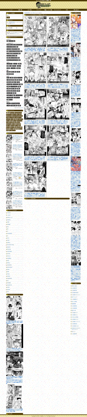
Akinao (8, 262)
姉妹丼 (18, 68)
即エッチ (14, 120)
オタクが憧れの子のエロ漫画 (13, 49)
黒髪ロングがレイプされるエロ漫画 (14, 51)
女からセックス (19, 120)
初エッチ (7, 120)
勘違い (11, 120)
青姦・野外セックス (12, 130)
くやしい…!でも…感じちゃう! (17, 115)
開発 (14, 128)
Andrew (8, 276)
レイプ (15, 63)
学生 (15, 77)
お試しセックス (9, 115)
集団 (19, 105)
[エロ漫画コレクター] (43, 2)
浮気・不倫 (16, 125)
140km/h (8, 219)
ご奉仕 (7, 117)
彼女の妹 (9, 82)
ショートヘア (19, 95)
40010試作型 (9, 233)
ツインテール (10, 97)
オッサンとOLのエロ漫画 (12, 46)
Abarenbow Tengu (10, 244)
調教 (21, 127)
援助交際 (18, 122)
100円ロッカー (10, 217)
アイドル (20, 77)
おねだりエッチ (9, 114)
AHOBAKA (9, 258)
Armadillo (9, 282)
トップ (10, 9)
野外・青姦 (13, 71)
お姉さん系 (13, 90)
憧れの (14, 82)
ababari (8, 242)
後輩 (16, 79)
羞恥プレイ (12, 127)
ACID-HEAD (9, 251)
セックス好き (11, 117)
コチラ (21, 107)
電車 (12, 74)
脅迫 (20, 63)
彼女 (20, 79)
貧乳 (14, 93)
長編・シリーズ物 (48, 9)
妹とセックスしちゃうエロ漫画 (13, 60)
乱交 (14, 119)
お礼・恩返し (19, 114)
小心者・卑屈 (13, 105)
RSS (67, 9)
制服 (19, 86)
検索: (7, 15)
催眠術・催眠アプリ (11, 65)
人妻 (11, 77)
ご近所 (8, 79)
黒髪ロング (9, 99)
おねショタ (14, 114)
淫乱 (8, 86)
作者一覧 (20, 9)
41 (7, 235)
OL (8, 77)
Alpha (8, 269)
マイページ (38, 9)
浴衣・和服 (13, 88)
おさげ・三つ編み (10, 95)
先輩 (13, 79)
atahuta (8, 289)
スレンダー (9, 93)
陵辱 (17, 128)
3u (7, 231)
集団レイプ (20, 128)
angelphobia (9, 278)
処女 (8, 90)
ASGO (8, 287)
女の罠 (7, 122)
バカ (8, 105)
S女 (18, 82)
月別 (7, 27)
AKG (8, 260)
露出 (7, 130)
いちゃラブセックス (18, 112)
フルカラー (8, 119)
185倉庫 (8, 224)
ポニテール (17, 97)
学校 (8, 71)
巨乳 (18, 90)
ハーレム (13, 68)
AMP (8, 271)
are (7, 280)
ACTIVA (8, 253)
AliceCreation (9, 267)
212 (8, 226)
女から (19, 65)
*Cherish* (9, 212)
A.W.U (8, 240)
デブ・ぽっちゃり (15, 103)
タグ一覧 (29, 9)
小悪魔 (20, 84)
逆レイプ (11, 128)
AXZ (8, 291)
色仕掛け (18, 127)
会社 (18, 71)
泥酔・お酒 (8, 125)
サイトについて (57, 9)
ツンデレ (15, 84)
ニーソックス (13, 86)
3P (6, 112)
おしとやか (9, 84)
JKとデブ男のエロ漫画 (11, 55)
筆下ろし (7, 127)
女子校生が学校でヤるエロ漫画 (13, 53)
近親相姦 (7, 128)
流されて (12, 125)
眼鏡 (18, 88)
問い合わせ (76, 9)
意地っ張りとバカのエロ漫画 (13, 57)
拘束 (13, 122)
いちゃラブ (9, 63)
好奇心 (10, 122)
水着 (8, 88)
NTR (8, 68)
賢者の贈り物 (11, 22)
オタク (8, 103)
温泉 (8, 74)
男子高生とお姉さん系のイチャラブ (14, 44)
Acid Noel (9, 249)
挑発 (15, 122)
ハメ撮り (16, 117)
